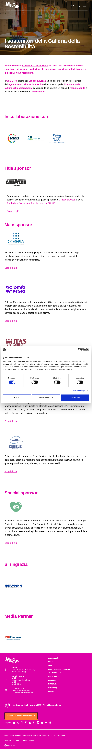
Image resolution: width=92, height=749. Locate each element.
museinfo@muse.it (23, 690)
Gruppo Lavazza (67, 199)
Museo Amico (53, 676)
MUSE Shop (52, 687)
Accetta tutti (75, 398)
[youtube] (42, 723)
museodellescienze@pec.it (24, 692)
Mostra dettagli (79, 390)
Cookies (7, 740)
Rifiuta (16, 398)
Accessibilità (53, 658)
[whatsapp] (26, 723)
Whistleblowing (28, 740)
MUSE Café (52, 684)
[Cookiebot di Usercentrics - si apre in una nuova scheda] (79, 349)
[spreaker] (50, 723)
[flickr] (46, 723)
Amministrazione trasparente (59, 669)
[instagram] (17, 723)
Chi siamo (52, 662)
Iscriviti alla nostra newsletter (19, 716)
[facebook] (13, 723)
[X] (34, 723)
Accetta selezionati (46, 398)
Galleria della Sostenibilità (35, 65)
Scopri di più (13, 211)
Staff (50, 665)
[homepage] (11, 5)
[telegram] (30, 723)
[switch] (35, 382)
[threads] (22, 723)
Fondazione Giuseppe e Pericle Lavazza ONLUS (31, 203)
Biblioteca (52, 680)
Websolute (11, 745)
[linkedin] (38, 723)
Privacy (16, 740)
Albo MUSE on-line (55, 673)
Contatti (51, 691)
